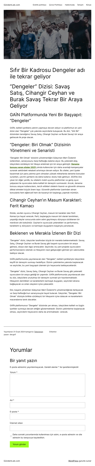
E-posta (14, 411)
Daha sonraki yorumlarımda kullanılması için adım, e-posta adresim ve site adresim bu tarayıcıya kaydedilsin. (47, 436)
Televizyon (38, 332)
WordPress (73, 461)
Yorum (13, 372)
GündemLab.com (12, 5)
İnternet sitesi (16, 423)
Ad (12, 400)
